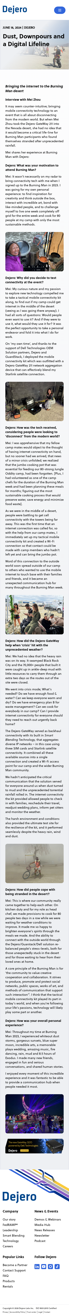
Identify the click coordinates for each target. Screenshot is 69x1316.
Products (9, 1281)
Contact (47, 1312)
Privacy (5, 1312)
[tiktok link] (57, 1266)
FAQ (6, 1276)
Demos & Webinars (47, 1219)
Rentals (8, 1286)
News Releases (44, 1230)
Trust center (31, 1312)
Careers (8, 1246)
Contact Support (14, 1270)
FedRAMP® (10, 1225)
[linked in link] (37, 1266)
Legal (40, 1312)
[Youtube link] (43, 1266)
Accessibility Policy (17, 1312)
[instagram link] (50, 1266)
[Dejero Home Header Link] (18, 10)
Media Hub (42, 1225)
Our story (9, 1219)
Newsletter (41, 1235)
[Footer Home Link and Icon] (19, 1197)
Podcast (39, 1241)
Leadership (10, 1230)
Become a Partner (15, 1265)
